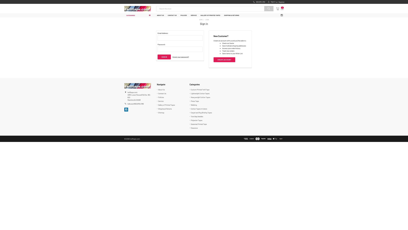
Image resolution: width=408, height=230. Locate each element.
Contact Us (172, 15)
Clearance (194, 128)
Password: (161, 44)
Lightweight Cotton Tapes (200, 93)
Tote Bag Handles (197, 116)
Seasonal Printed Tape (199, 124)
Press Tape (195, 101)
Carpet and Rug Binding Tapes (201, 113)
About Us (160, 15)
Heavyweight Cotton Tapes (200, 97)
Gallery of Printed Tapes (210, 15)
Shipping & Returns (231, 15)
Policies (184, 15)
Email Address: (163, 33)
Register (281, 2)
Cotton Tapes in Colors (199, 109)
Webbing (194, 105)
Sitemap (161, 113)
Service (194, 15)
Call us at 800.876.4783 (136, 104)
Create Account (224, 60)
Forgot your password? (180, 57)
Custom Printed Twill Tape (200, 90)
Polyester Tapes (196, 120)
